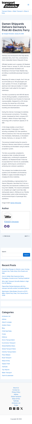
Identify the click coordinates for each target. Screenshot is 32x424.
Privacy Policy (16, 392)
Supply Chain (6, 363)
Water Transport (18, 11)
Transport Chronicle (11, 222)
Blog (3, 328)
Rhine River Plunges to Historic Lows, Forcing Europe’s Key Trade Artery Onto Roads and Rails (15, 271)
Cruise (4, 334)
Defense (4, 337)
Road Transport (6, 358)
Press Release (6, 355)
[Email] (5, 226)
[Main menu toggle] (28, 5)
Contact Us (16, 390)
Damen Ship (14, 203)
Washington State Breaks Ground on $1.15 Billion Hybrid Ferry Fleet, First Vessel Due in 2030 (15, 293)
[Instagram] (14, 408)
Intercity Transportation (9, 352)
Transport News (6, 11)
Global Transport (16, 396)
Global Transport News (9, 349)
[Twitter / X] (21, 408)
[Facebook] (10, 408)
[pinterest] (18, 408)
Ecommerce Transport (8, 343)
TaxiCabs (5, 366)
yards (19, 203)
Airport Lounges (7, 322)
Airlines (4, 319)
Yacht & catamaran (7, 375)
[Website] (8, 226)
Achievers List (6, 316)
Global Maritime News (8, 346)
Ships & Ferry (6, 361)
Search (4, 251)
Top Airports (5, 369)
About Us (16, 388)
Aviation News (6, 325)
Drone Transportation (8, 340)
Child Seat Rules (7, 331)
